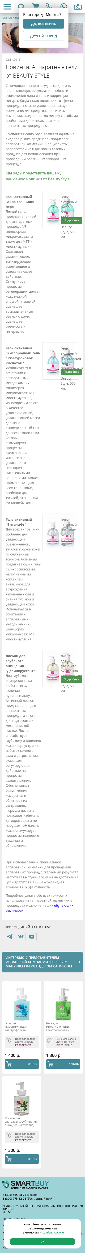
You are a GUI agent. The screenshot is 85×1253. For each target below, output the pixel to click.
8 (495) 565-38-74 (15, 1195)
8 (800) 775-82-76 (15, 1199)
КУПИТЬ (32, 1063)
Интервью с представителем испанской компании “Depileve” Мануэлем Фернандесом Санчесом (39, 961)
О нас (7, 1212)
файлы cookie (53, 1232)
